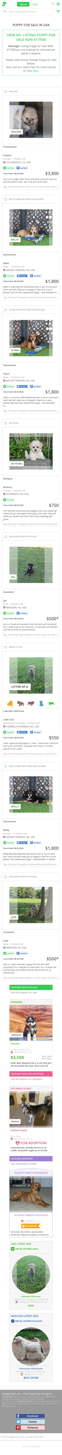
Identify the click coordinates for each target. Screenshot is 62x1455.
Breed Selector (25, 1401)
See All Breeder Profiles (24, 1163)
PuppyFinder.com (11, 1393)
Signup (23, 4)
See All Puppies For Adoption (27, 1079)
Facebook (32, 1416)
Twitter (32, 1421)
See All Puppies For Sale (24, 992)
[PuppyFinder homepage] (4, 4)
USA (4, 162)
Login (35, 4)
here (35, 70)
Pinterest (32, 1427)
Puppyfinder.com (9, 1396)
